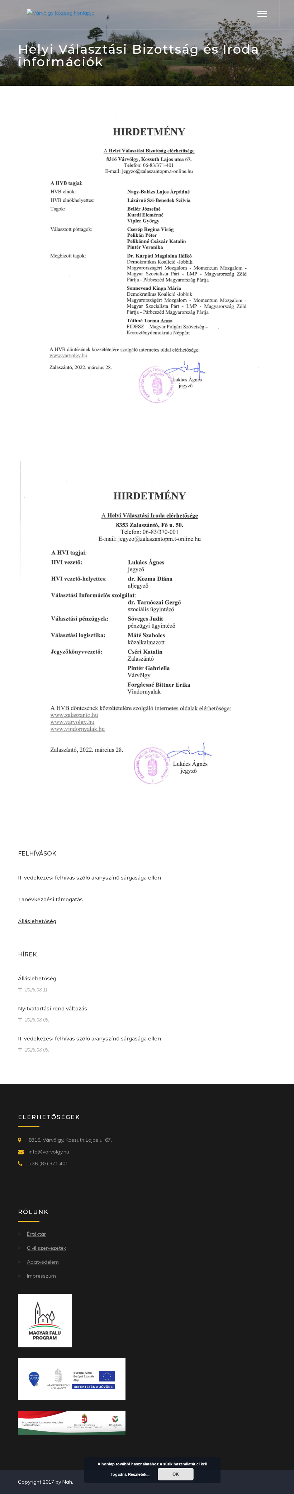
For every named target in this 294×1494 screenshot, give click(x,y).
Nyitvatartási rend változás (52, 1008)
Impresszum (41, 1276)
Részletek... (139, 1474)
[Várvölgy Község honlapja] (61, 12)
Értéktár (36, 1234)
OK (175, 1474)
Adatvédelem (43, 1262)
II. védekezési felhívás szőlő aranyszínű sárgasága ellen (89, 878)
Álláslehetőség (37, 921)
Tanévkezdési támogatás (50, 899)
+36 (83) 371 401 (48, 1163)
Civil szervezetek (46, 1248)
